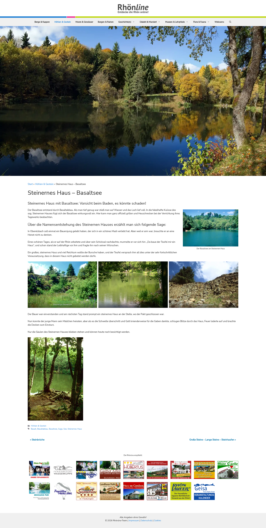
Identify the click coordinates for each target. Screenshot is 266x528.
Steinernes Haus (75, 428)
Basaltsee (53, 428)
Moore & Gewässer (84, 22)
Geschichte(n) (124, 22)
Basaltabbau (42, 428)
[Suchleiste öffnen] (230, 22)
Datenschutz (146, 520)
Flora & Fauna (199, 22)
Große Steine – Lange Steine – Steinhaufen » (212, 439)
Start (30, 184)
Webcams (219, 22)
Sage (60, 428)
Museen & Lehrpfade (175, 22)
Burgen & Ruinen (106, 22)
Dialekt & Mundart (148, 22)
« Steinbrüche (37, 439)
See (65, 428)
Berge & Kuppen (42, 22)
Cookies (157, 520)
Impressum (134, 520)
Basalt (33, 428)
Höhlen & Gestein (62, 22)
